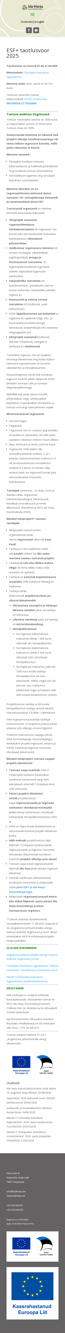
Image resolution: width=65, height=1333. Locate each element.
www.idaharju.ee (15, 1195)
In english (39, 22)
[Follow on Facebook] (29, 30)
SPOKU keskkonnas (35, 99)
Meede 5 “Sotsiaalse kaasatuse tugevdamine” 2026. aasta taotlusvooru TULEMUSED (29, 1122)
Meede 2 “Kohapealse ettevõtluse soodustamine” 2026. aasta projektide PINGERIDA (28, 1136)
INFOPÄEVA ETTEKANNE (21, 103)
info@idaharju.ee (16, 1191)
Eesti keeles (27, 22)
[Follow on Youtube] (36, 30)
